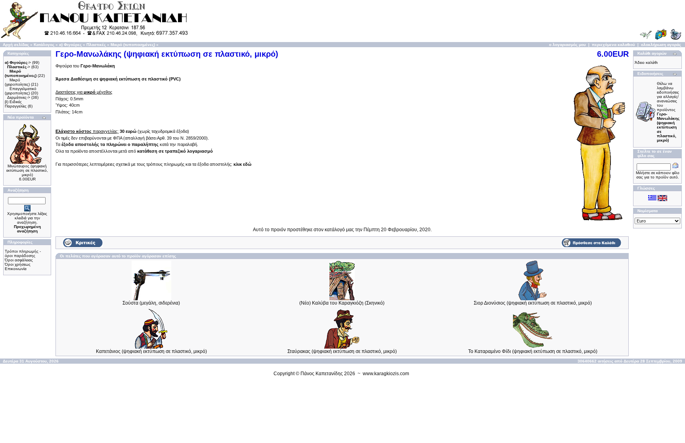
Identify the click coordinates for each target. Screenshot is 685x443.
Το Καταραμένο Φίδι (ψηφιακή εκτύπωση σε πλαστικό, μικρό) (532, 351)
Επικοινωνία (16, 269)
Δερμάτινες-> (18, 97)
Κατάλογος (44, 44)
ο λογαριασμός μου (567, 44)
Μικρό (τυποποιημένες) (133, 44)
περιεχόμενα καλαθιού (613, 44)
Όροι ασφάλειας (19, 260)
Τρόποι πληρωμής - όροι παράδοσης (23, 253)
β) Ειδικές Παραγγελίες (16, 104)
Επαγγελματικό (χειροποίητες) (20, 90)
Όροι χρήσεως (18, 264)
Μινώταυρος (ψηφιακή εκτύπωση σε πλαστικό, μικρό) (27, 170)
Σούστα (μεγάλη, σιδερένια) (151, 303)
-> (18, 62)
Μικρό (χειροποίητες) (17, 82)
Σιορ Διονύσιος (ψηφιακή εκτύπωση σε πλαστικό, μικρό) (533, 303)
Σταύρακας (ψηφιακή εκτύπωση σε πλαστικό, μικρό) (342, 351)
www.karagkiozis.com (386, 373)
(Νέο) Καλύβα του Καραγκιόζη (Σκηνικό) (342, 303)
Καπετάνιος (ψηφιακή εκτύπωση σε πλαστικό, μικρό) (151, 351)
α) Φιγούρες (70, 44)
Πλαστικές (96, 44)
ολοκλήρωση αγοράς (661, 44)
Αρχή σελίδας (16, 44)
